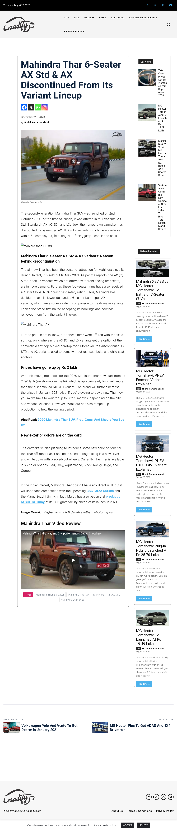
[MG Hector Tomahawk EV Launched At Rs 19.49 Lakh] (147, 112)
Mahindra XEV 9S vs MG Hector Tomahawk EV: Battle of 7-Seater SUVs (162, 158)
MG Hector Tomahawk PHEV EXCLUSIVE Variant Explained (151, 463)
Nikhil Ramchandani (36, 122)
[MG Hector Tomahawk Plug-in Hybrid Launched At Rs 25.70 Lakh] (152, 529)
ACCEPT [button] (127, 825)
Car (138, 303)
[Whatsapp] (38, 107)
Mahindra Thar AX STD (106, 594)
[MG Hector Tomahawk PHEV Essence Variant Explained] (152, 358)
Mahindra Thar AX (78, 594)
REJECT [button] (143, 825)
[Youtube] (170, 5)
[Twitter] (163, 5)
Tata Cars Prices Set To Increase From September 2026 (162, 83)
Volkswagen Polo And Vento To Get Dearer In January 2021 (49, 728)
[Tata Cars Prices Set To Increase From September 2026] (147, 77)
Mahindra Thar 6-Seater (50, 594)
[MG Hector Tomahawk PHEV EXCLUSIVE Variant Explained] (152, 443)
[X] (31, 107)
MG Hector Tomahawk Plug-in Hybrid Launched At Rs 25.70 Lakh (151, 548)
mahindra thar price (73, 599)
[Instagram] (155, 5)
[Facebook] (147, 5)
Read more (144, 339)
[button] (169, 24)
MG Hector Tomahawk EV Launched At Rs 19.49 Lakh (162, 118)
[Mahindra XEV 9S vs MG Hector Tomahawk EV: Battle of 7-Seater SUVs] (147, 148)
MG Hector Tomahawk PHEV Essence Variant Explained (150, 377)
